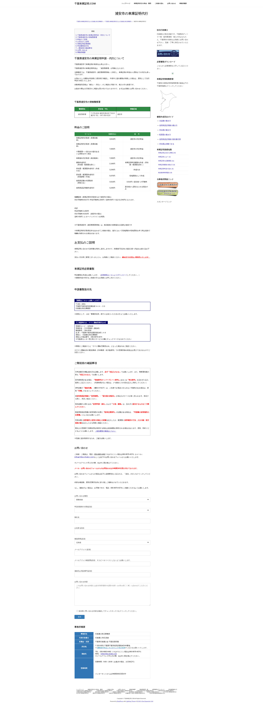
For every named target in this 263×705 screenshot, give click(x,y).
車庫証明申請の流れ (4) (166, 169)
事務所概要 (81, 52)
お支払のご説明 (82, 41)
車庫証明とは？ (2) (164, 157)
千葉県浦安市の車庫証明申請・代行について (93, 35)
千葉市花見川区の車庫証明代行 (145, 690)
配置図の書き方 (165, 135)
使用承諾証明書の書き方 (168, 125)
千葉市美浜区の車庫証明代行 (166, 690)
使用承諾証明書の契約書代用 (170, 139)
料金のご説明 (81, 39)
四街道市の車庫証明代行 (102, 692)
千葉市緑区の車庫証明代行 (83, 692)
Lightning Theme (131, 701)
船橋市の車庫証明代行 (119, 692)
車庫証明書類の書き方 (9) (166, 165)
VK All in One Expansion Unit (145, 701)
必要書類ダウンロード (158, 689)
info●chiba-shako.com (84, 457)
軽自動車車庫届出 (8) (165, 173)
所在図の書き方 (165, 130)
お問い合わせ (81, 50)
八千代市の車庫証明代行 (169, 692)
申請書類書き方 (172, 689)
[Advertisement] (173, 216)
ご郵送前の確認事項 (84, 48)
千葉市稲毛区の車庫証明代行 (104, 690)
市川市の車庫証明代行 (82, 693)
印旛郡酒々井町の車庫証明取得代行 (135, 693)
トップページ (80, 689)
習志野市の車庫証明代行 (136, 692)
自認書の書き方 (165, 121)
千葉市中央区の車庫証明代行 (84, 690)
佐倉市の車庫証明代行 (115, 693)
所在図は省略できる (166, 144)
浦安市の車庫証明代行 (99, 693)
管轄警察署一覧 (144, 689)
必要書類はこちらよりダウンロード (114, 275)
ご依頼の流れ (110, 689)
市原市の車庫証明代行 (153, 692)
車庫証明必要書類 (83, 44)
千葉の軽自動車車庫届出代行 (157, 693)
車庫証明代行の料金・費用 (95, 689)
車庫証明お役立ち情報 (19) (167, 153)
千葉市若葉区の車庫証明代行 (124, 690)
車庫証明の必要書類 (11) (166, 161)
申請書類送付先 (82, 46)
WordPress (120, 701)
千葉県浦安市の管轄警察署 (86, 37)
